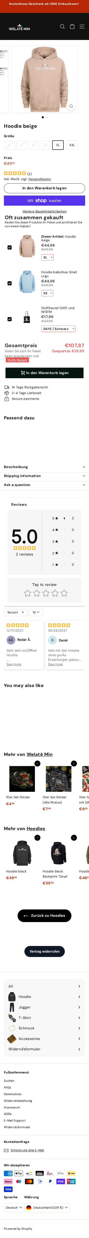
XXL (72, 145)
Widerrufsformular (17, 1127)
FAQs (7, 1087)
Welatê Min (40, 754)
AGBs (8, 1114)
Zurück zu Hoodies (47, 915)
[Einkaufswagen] (72, 26)
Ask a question (17, 485)
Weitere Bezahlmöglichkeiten (44, 211)
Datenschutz (13, 1094)
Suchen (9, 1081)
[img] (15, 173)
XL (58, 145)
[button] (63, 518)
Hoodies (36, 829)
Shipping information (22, 476)
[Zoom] (71, 106)
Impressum (12, 1107)
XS (9, 145)
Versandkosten (39, 179)
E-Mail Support (15, 1120)
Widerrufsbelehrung (18, 1101)
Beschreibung (16, 467)
